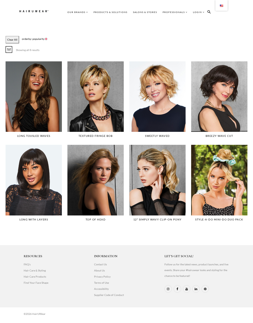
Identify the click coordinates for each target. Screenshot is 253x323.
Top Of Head (96, 219)
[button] (209, 12)
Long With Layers (33, 219)
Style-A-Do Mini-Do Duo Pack (219, 219)
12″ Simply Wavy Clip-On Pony (157, 219)
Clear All (12, 39)
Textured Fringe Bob (96, 135)
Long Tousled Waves (33, 135)
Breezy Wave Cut (219, 135)
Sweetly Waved (157, 135)
